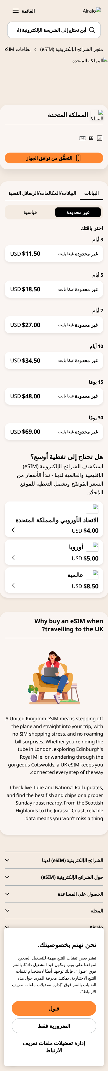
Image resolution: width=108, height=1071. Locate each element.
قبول (54, 1008)
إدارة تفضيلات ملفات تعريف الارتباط (54, 1046)
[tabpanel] (54, 320)
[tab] (91, 193)
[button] (16, 10)
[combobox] (54, 30)
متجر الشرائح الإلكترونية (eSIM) (71, 49)
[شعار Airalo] (88, 11)
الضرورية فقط (54, 1025)
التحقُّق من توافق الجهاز (49, 158)
